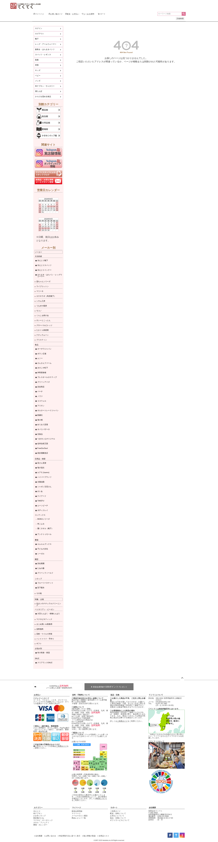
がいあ (40, 491)
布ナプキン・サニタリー (44, 86)
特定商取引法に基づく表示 (69, 836)
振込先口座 (43, 731)
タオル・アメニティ (41, 822)
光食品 (40, 434)
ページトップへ (182, 678)
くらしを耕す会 (42, 315)
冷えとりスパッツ (44, 265)
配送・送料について (118, 813)
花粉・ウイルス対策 (44, 634)
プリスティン (41, 340)
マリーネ (39, 291)
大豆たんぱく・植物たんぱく (48, 614)
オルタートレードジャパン (48, 410)
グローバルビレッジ (44, 325)
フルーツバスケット (45, 583)
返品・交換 (115, 695)
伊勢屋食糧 (41, 373)
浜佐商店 (40, 387)
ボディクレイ (42, 510)
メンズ (37, 81)
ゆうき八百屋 (42, 425)
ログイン (38, 28)
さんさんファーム (44, 363)
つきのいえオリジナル (46, 439)
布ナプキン (37, 813)
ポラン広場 (41, 354)
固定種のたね (38, 818)
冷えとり (36, 811)
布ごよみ (40, 524)
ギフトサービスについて (119, 820)
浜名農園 (40, 563)
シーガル (40, 554)
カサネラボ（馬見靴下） (46, 296)
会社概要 (152, 807)
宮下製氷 (40, 588)
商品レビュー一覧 (79, 818)
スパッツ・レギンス (43, 55)
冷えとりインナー (44, 270)
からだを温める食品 (43, 96)
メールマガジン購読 (80, 816)
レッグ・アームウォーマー (45, 44)
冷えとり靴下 (42, 260)
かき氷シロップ (39, 816)
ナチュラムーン (42, 335)
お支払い (37, 695)
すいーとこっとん (43, 320)
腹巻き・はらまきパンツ (44, 49)
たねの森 (40, 568)
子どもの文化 (42, 549)
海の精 (40, 420)
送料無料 (39, 629)
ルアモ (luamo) (43, 472)
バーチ (40, 391)
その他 (39, 593)
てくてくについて (156, 695)
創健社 (40, 415)
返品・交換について (118, 818)
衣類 (37, 65)
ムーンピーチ (42, 505)
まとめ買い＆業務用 (44, 624)
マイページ (76, 807)
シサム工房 (40, 301)
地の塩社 (40, 468)
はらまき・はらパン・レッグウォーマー (49, 275)
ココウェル (41, 401)
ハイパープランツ (44, 477)
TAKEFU (40, 501)
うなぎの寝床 (41, 306)
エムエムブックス (44, 544)
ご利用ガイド (61, 746)
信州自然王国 (42, 444)
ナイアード (41, 496)
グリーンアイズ (43, 382)
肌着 (37, 60)
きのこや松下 (42, 368)
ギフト (39, 644)
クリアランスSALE (44, 663)
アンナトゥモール (44, 534)
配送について (101, 798)
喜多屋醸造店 (42, 453)
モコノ (39, 311)
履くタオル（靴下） (45, 528)
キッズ (37, 70)
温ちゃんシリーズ (43, 281)
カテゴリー (38, 807)
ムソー (40, 358)
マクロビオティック (44, 619)
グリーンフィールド (45, 573)
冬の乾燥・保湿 (43, 653)
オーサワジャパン (44, 349)
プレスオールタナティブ (47, 377)
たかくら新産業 (42, 330)
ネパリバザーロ (43, 429)
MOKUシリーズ (43, 519)
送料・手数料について (81, 695)
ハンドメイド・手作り (45, 639)
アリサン (40, 406)
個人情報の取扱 (89, 836)
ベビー (37, 76)
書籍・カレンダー (40, 825)
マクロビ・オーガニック (43, 820)
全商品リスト (104, 836)
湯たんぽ (38, 91)
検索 (184, 14)
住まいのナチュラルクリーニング (48, 604)
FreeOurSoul (42, 448)
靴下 (37, 39)
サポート (114, 807)
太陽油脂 (40, 482)
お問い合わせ (50, 836)
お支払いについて (117, 816)
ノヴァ (40, 396)
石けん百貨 (41, 463)
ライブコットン (42, 286)
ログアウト (39, 34)
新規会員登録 (77, 811)
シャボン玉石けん (44, 487)
